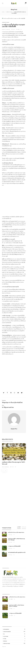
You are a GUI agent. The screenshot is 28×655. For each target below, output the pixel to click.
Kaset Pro (3, 29)
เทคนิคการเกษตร (9, 11)
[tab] (19, 527)
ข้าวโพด (14, 638)
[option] (14, 455)
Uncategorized (14, 631)
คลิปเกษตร (14, 641)
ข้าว (14, 633)
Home (3, 11)
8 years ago (7, 466)
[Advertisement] (14, 201)
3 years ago (10, 534)
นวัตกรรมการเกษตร (5, 22)
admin (3, 466)
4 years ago (8, 29)
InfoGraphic (14, 629)
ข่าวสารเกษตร (14, 636)
